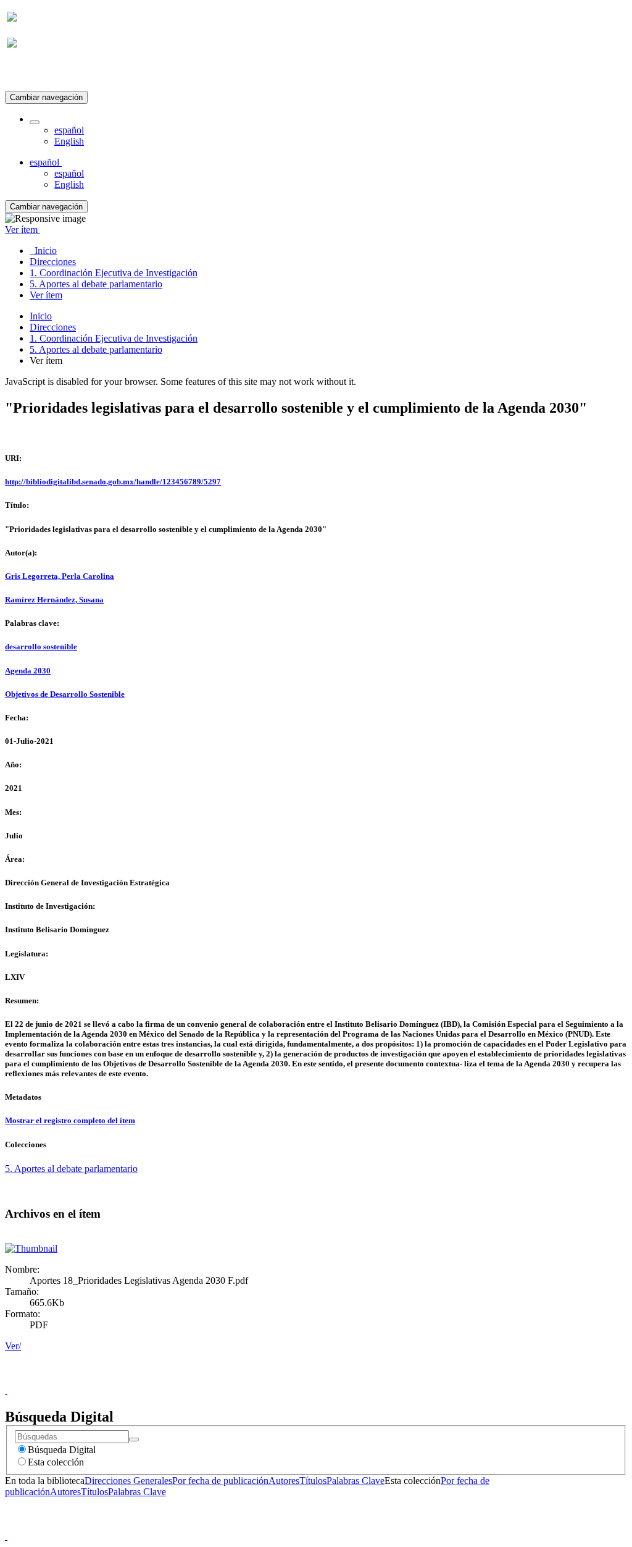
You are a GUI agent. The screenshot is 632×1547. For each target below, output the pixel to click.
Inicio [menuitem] (43, 250)
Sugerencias (337, 1379)
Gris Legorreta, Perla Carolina (59, 576)
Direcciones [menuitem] (53, 261)
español (69, 130)
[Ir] (134, 1439)
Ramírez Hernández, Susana (54, 599)
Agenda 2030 (28, 670)
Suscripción (29, 73)
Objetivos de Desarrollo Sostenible (65, 694)
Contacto (289, 1379)
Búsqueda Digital (62, 1449)
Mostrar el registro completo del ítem (70, 1120)
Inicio (41, 316)
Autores (283, 1480)
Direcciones (53, 327)
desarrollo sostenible (41, 646)
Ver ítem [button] (22, 229)
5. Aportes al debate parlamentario (96, 349)
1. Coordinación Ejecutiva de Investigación (114, 338)
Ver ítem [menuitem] (46, 295)
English (69, 141)
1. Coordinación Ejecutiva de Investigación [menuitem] (114, 273)
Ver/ (13, 1346)
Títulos (312, 1480)
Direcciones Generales (128, 1480)
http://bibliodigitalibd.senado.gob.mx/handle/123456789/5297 (113, 481)
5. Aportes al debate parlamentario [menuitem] (96, 284)
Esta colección (56, 1462)
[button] (35, 122)
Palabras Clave (355, 1480)
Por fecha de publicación (220, 1480)
